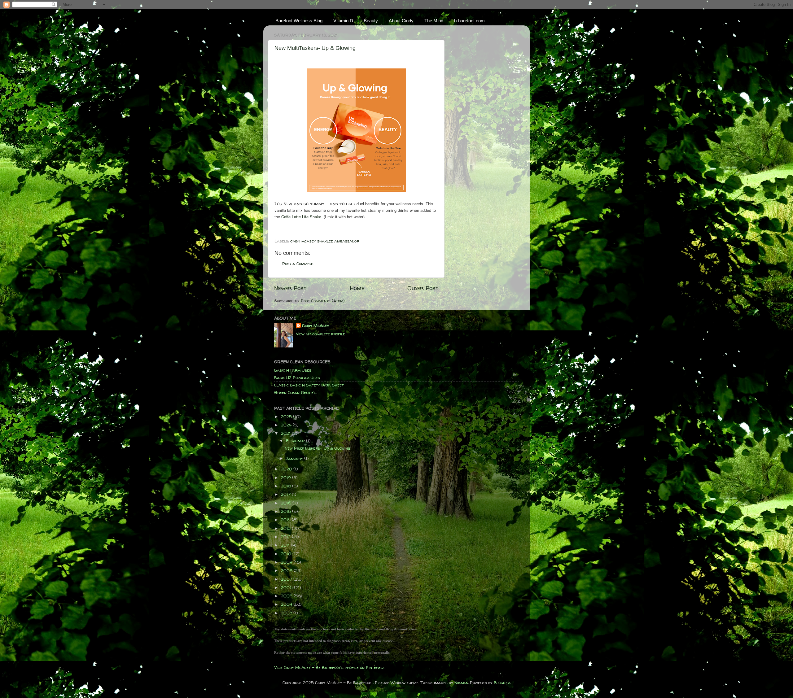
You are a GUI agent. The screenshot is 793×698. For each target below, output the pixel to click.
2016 (286, 503)
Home (357, 288)
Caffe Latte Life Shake (301, 217)
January (295, 458)
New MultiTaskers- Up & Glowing (315, 48)
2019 (286, 477)
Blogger (502, 682)
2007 (287, 579)
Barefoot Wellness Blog (298, 20)
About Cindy (401, 20)
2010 (286, 553)
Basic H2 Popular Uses (297, 377)
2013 (286, 528)
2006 (287, 587)
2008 (287, 570)
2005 (287, 596)
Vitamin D (343, 20)
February (296, 440)
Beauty (371, 20)
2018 (286, 486)
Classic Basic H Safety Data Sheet (309, 385)
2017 (286, 494)
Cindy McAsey (315, 325)
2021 (286, 433)
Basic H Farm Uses (292, 370)
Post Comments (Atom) (323, 300)
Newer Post (290, 288)
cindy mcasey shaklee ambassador (324, 241)
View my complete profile (320, 334)
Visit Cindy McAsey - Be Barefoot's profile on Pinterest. (329, 667)
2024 (287, 425)
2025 (287, 416)
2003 (287, 613)
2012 (286, 536)
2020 (287, 469)
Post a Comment (298, 263)
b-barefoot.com (469, 20)
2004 (287, 604)
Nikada (461, 682)
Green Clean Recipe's (295, 392)
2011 (286, 545)
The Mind (433, 20)
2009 (287, 562)
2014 (286, 519)
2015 (286, 511)
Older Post (422, 288)
